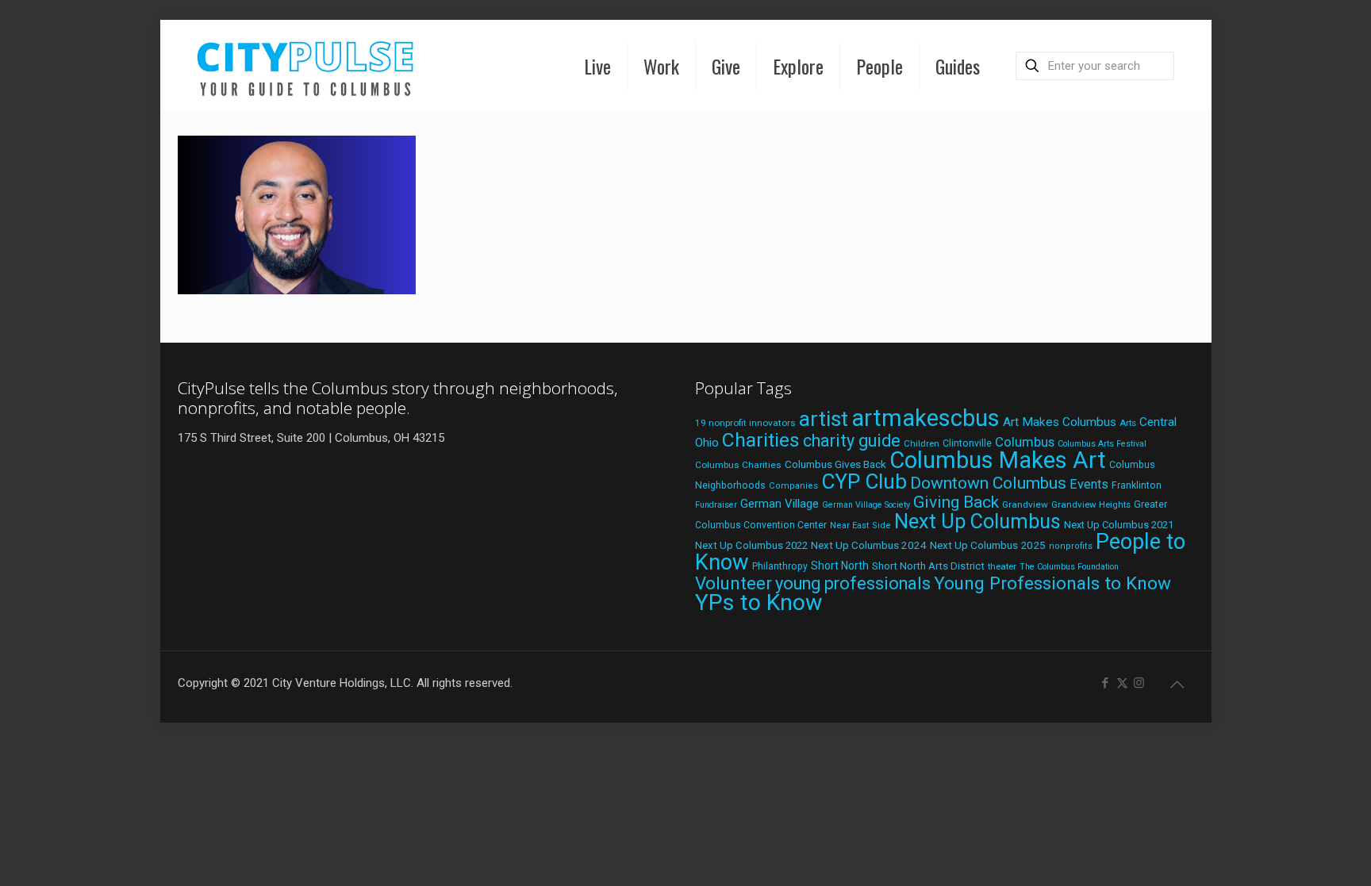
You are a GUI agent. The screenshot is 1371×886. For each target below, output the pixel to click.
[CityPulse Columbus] (306, 65)
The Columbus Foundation (1069, 567)
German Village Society (866, 505)
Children (921, 443)
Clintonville (967, 443)
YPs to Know (758, 602)
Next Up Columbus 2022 (751, 545)
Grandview (1025, 504)
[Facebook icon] (1106, 683)
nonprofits (1071, 546)
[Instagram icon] (1139, 683)
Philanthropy (780, 566)
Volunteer (733, 583)
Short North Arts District (928, 566)
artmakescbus (925, 418)
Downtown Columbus (988, 483)
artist (823, 418)
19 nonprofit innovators (745, 422)
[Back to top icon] (1177, 684)
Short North (840, 565)
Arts (1127, 422)
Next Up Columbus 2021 (1118, 525)
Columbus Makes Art (997, 460)
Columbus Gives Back (835, 464)
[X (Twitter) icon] (1122, 683)
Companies (793, 486)
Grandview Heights (1091, 504)
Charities (761, 439)
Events (1089, 484)
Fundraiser (716, 505)
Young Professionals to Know (1052, 583)
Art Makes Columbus (1059, 422)
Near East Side (860, 525)
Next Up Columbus (977, 521)
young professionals (853, 583)
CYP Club (864, 481)
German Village (779, 504)
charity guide (852, 441)
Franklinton (1137, 485)
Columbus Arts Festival (1102, 444)
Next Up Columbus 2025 (988, 545)
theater (1002, 566)
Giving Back (956, 502)
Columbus (1024, 442)
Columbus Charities (738, 464)
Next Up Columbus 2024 (869, 545)
